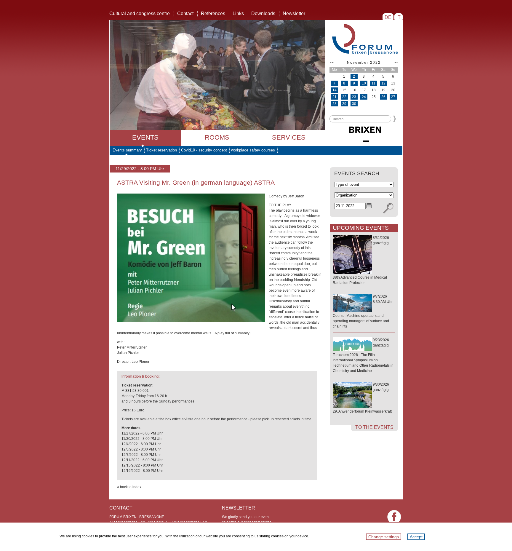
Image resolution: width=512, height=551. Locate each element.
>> (396, 62)
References (213, 13)
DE (388, 17)
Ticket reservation (161, 150)
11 (373, 83)
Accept (416, 536)
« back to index (129, 487)
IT (398, 17)
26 (383, 97)
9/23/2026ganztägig (363, 355)
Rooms (217, 137)
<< (332, 62)
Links (238, 13)
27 (393, 97)
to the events (374, 427)
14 (334, 90)
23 (354, 97)
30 (354, 104)
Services (288, 137)
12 (383, 83)
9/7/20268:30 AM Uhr (363, 311)
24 (364, 97)
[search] (388, 208)
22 (344, 97)
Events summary (127, 150)
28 (334, 104)
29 (344, 104)
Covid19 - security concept (204, 150)
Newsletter (294, 13)
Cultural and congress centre (139, 13)
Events (145, 137)
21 (334, 97)
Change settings (383, 536)
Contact (185, 13)
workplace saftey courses (253, 150)
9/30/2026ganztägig (362, 397)
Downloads (263, 13)
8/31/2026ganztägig (361, 260)
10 (364, 83)
